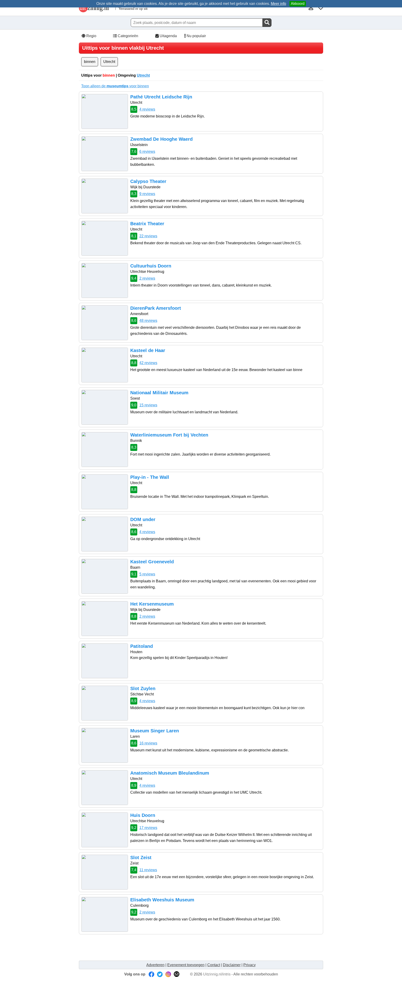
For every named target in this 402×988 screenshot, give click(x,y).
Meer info (278, 4)
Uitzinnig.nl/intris (217, 974)
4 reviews (147, 109)
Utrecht (109, 62)
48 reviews (148, 321)
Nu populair (196, 36)
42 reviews (148, 363)
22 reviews (148, 236)
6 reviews (147, 151)
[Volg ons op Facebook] (151, 974)
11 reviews (148, 870)
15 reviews (148, 405)
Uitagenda (168, 36)
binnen (89, 62)
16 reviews (148, 743)
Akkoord (298, 4)
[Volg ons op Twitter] (160, 974)
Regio (90, 36)
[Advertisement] (166, 947)
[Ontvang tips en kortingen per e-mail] (176, 974)
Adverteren (155, 965)
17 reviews (148, 828)
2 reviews (147, 278)
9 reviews (147, 194)
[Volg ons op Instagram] (168, 974)
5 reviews (147, 574)
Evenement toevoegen (185, 965)
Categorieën (127, 36)
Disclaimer (232, 965)
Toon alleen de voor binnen (115, 86)
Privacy (249, 965)
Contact (213, 965)
